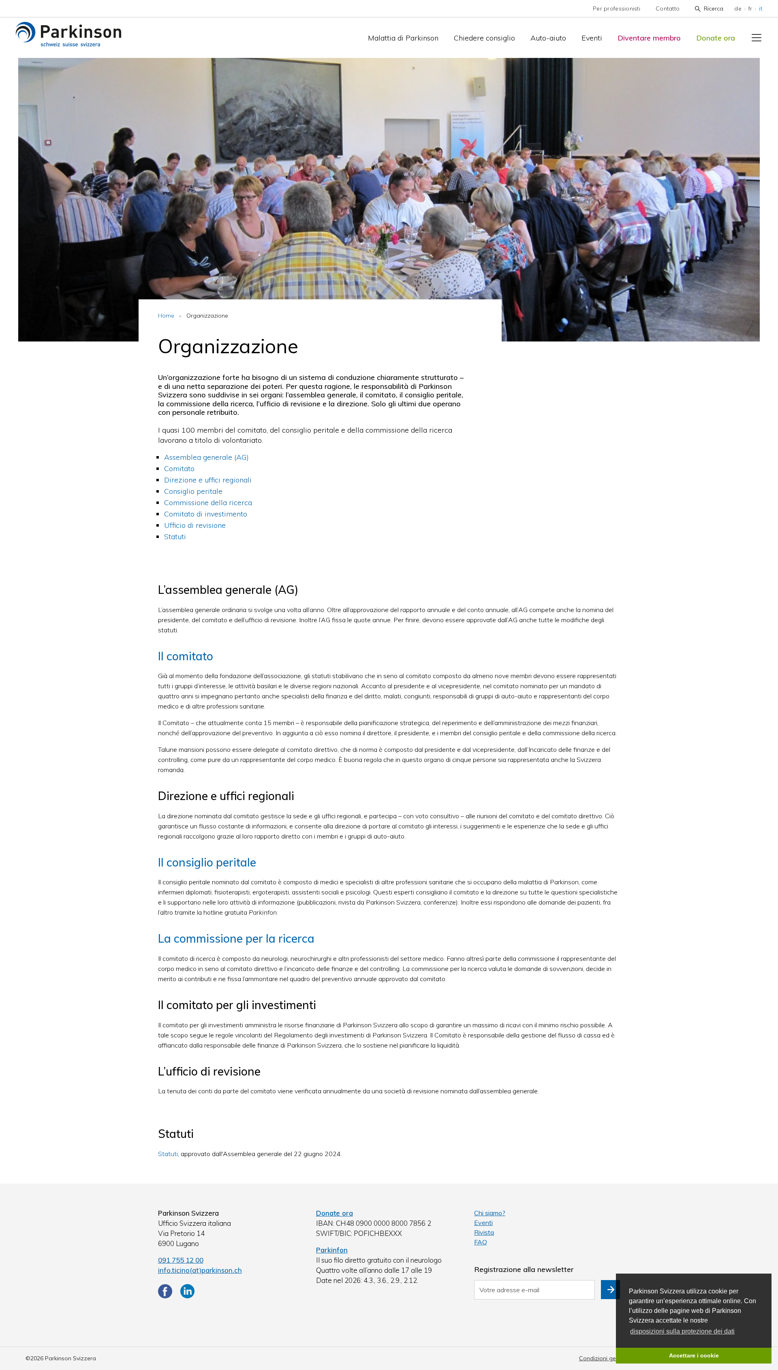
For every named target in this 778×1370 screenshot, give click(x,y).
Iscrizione (610, 1289)
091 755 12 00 (180, 1260)
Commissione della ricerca (208, 502)
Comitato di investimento (205, 514)
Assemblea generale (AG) (206, 457)
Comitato (179, 468)
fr (750, 8)
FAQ (480, 1242)
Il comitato (185, 656)
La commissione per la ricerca (236, 938)
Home (166, 315)
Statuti (175, 536)
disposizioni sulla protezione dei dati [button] (682, 1331)
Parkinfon (332, 1250)
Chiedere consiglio (484, 38)
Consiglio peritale (193, 491)
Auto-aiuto (548, 38)
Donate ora (715, 38)
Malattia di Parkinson (403, 38)
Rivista (484, 1232)
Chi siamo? (489, 1213)
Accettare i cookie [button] (694, 1355)
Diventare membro (649, 38)
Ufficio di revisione (195, 525)
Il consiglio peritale (207, 862)
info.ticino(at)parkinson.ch (200, 1270)
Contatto (668, 8)
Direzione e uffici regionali (208, 479)
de (738, 8)
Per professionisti (616, 8)
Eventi (591, 38)
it (760, 8)
